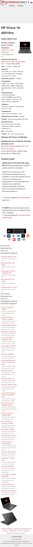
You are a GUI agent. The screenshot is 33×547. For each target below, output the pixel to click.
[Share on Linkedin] (19, 239)
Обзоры (20, 6)
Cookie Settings (16, 536)
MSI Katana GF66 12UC (7, 378)
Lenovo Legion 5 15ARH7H (8, 346)
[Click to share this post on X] (23, 236)
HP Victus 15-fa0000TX (7, 354)
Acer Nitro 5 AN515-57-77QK (9, 287)
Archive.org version (7, 149)
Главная (12, 6)
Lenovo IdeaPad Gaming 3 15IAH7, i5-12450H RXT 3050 (8, 395)
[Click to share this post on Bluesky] (18, 236)
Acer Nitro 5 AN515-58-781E (8, 452)
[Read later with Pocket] (9, 239)
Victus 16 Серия (7, 45)
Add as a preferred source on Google (18, 231)
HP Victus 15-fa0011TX (7, 484)
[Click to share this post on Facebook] (8, 236)
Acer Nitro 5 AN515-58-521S (8, 435)
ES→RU (25, 146)
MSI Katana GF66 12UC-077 (9, 491)
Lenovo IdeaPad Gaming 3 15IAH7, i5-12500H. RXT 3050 (8, 362)
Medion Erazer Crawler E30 (8, 332)
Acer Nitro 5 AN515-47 (7, 370)
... (30, 6)
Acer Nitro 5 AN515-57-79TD (8, 257)
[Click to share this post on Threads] (13, 236)
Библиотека (13, 531)
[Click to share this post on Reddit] (28, 236)
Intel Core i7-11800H (7, 50)
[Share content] (4, 236)
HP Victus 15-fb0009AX (7, 466)
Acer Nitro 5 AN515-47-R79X (9, 385)
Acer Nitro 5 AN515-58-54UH (9, 325)
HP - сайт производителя (16, 134)
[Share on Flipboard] (14, 239)
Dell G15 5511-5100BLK (7, 429)
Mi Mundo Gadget (14, 146)
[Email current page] (23, 239)
